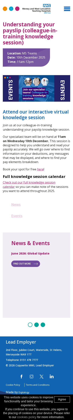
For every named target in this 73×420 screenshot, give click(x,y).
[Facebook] (21, 376)
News (16, 204)
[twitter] (41, 376)
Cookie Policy (13, 384)
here (40, 169)
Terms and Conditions (37, 384)
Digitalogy (24, 392)
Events (16, 215)
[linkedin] (51, 376)
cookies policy (26, 417)
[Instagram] (31, 376)
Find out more (22, 263)
